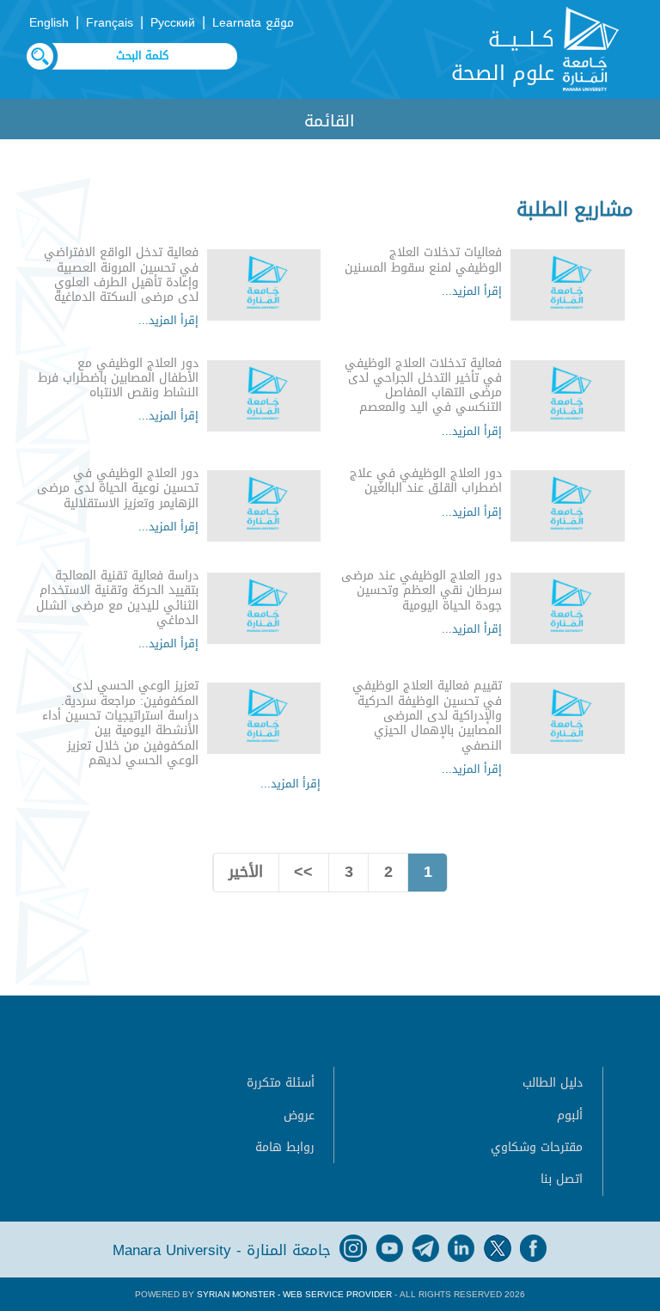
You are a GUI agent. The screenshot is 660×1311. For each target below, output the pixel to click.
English (49, 22)
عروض (299, 1115)
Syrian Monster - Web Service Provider (294, 1294)
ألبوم (570, 1115)
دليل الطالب (552, 1082)
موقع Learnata (253, 22)
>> (303, 871)
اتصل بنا (562, 1179)
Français (109, 22)
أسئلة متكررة (281, 1082)
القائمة (329, 121)
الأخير (246, 871)
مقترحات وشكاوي (537, 1147)
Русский (172, 22)
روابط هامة (285, 1147)
